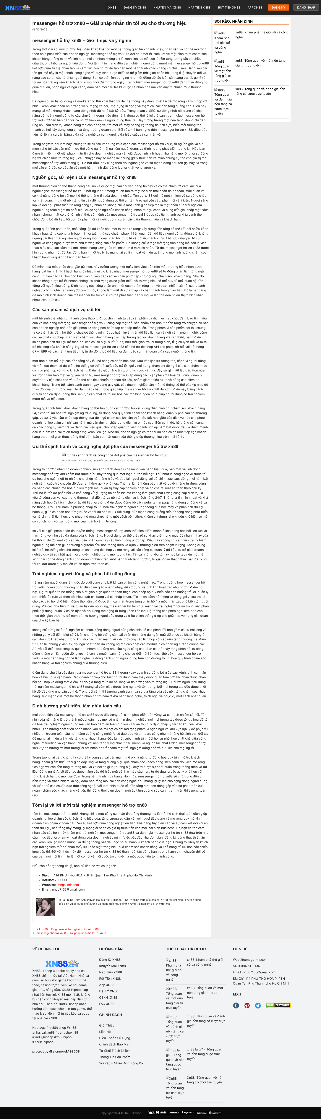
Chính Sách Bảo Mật (114, 1044)
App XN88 (255, 7)
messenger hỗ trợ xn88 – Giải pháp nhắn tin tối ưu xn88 (71, 933)
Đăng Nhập (306, 7)
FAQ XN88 (106, 1004)
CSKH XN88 (108, 997)
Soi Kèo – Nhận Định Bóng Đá (121, 1063)
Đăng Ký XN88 (135, 7)
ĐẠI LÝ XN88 (108, 991)
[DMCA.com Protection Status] (278, 1006)
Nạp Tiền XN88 (199, 7)
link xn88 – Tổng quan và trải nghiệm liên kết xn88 (68, 929)
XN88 (112, 7)
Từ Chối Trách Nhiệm (115, 1051)
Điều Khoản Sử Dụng (114, 1038)
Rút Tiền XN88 (229, 7)
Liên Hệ (105, 1032)
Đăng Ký (278, 7)
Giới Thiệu (106, 1025)
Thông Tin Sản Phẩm (114, 1057)
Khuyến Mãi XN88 (167, 7)
